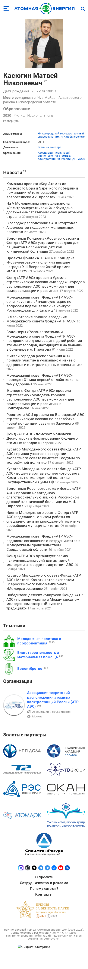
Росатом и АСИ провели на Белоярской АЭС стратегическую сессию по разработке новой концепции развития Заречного (45, 418)
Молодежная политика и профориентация (39, 641)
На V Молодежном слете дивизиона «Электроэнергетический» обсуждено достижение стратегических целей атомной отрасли (44, 210)
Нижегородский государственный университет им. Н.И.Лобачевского (61, 135)
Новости (12, 172)
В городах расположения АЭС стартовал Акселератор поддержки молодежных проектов (41, 227)
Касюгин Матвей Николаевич (30, 79)
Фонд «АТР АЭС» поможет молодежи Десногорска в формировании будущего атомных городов (42, 438)
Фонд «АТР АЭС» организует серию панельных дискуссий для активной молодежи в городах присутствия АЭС (39, 560)
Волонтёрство (29, 668)
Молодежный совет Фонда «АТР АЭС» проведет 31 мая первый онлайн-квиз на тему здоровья (42, 379)
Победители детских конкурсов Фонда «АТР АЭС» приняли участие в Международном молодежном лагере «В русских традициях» (44, 601)
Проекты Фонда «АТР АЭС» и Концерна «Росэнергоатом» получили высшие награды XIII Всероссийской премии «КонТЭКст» (40, 264)
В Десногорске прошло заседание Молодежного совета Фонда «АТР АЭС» (41, 319)
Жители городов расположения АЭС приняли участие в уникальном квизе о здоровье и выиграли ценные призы (41, 360)
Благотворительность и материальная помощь (38, 654)
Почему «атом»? (44, 888)
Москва (37, 716)
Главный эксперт (49, 147)
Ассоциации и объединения (51, 711)
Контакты (44, 894)
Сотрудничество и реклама (44, 883)
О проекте (44, 877)
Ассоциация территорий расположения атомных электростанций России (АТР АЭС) (61, 155)
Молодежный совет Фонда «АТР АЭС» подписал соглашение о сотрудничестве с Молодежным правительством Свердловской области (43, 543)
